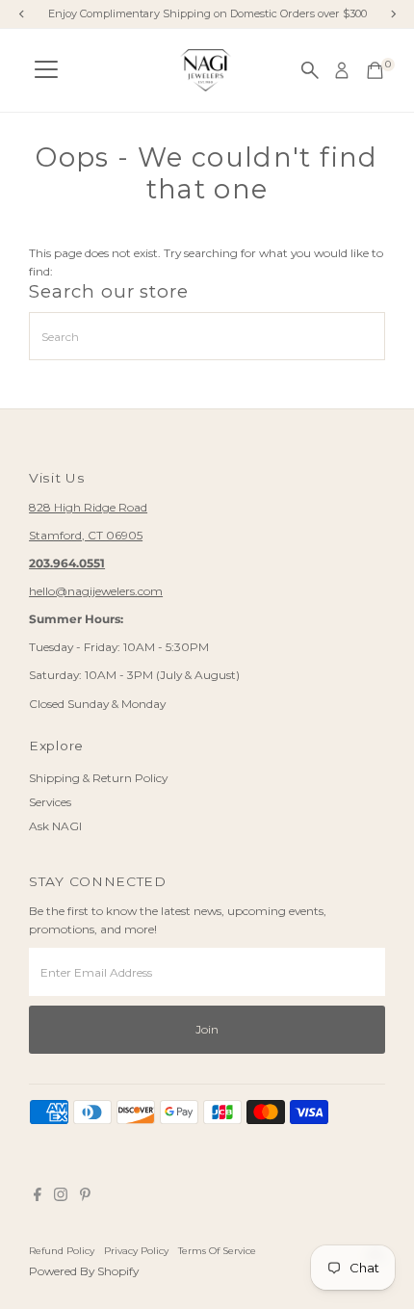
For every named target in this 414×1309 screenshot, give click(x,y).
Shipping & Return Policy (98, 778)
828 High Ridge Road (88, 507)
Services (50, 802)
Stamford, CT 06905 (85, 535)
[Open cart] (375, 70)
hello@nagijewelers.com (96, 591)
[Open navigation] (46, 70)
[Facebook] (37, 1197)
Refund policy (61, 1250)
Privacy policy (136, 1250)
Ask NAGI (55, 826)
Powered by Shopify (84, 1271)
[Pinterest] (85, 1197)
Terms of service (217, 1250)
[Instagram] (60, 1197)
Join (207, 1029)
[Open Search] (310, 70)
